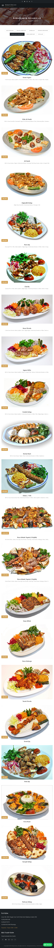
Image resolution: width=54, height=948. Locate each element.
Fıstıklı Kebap (26, 412)
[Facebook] (22, 1)
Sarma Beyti (27, 454)
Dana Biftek (27, 621)
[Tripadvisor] (29, 1)
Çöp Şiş (27, 286)
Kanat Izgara (27, 77)
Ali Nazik (27, 161)
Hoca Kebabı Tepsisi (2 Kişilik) (27, 579)
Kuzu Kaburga (27, 661)
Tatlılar (40, 34)
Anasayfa (18, 20)
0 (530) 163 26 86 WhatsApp (8, 924)
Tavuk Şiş (27, 741)
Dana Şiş (27, 781)
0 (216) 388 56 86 (5, 919)
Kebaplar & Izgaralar (17, 34)
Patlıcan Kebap (27, 902)
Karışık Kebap (27, 862)
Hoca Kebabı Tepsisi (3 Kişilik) (27, 537)
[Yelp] (32, 1)
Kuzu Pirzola (27, 328)
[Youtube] (25, 1)
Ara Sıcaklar (9, 30)
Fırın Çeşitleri (31, 34)
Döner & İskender (43, 30)
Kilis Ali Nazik (27, 119)
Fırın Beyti (26, 821)
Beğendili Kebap (27, 203)
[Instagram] (27, 1)
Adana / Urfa (27, 495)
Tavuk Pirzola (27, 701)
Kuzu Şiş (27, 245)
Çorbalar (32, 30)
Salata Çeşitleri (21, 30)
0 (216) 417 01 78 (5, 922)
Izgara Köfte (27, 370)
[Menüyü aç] (2, 5)
